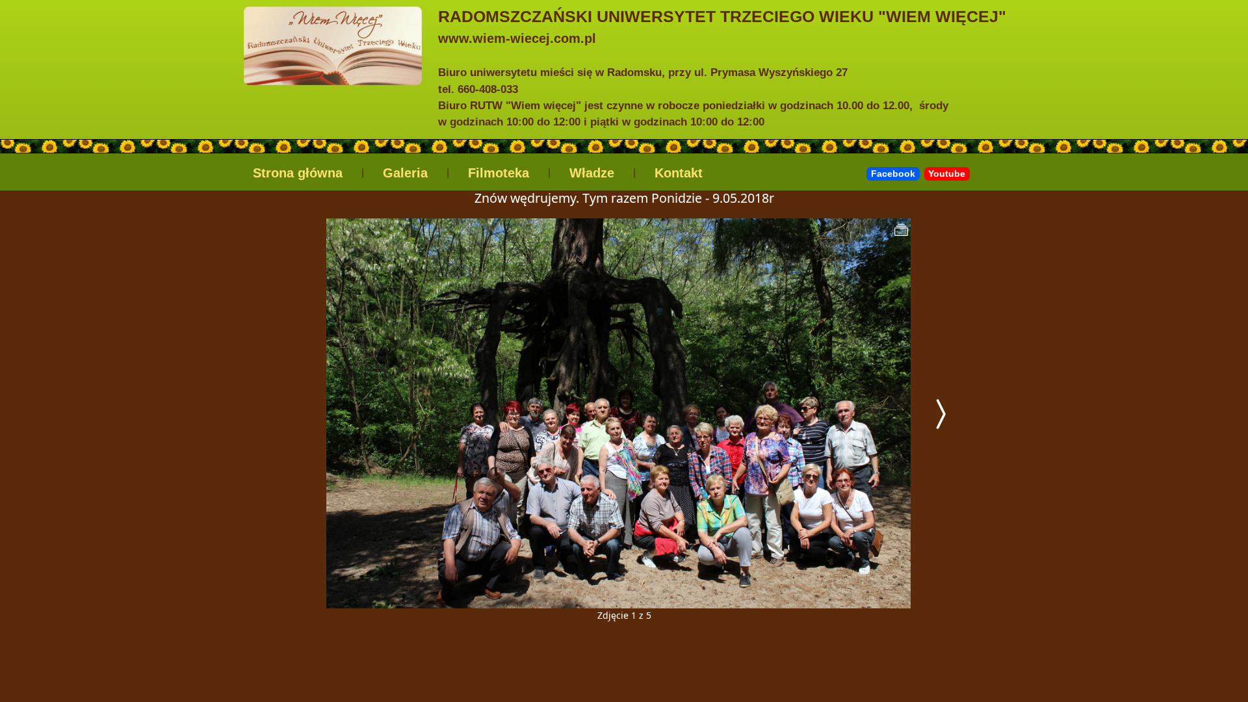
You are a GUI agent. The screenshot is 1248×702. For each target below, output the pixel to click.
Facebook (893, 173)
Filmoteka (498, 173)
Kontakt (679, 173)
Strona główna (298, 173)
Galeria (405, 173)
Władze (591, 173)
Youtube (946, 173)
